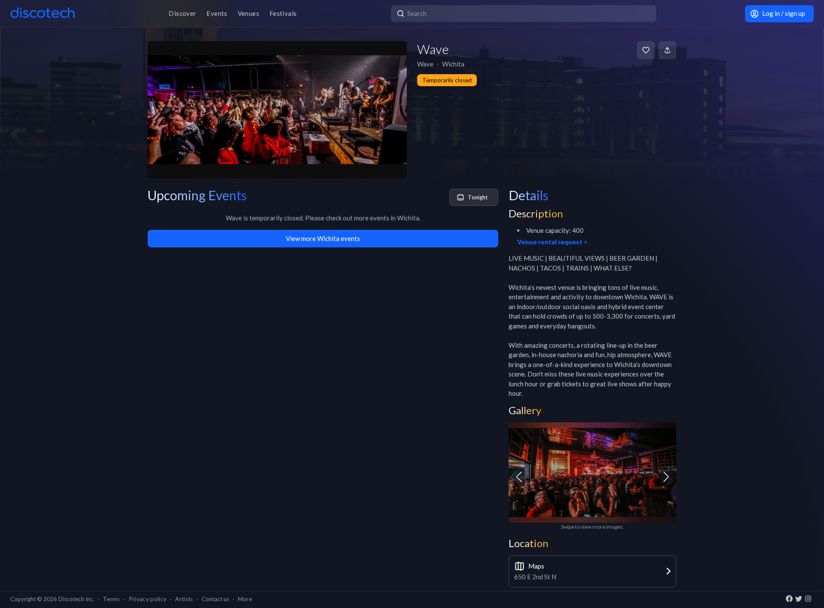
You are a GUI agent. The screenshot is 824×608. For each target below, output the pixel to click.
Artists (184, 599)
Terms (111, 599)
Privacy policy (148, 599)
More (245, 599)
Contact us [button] (215, 599)
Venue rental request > (552, 242)
